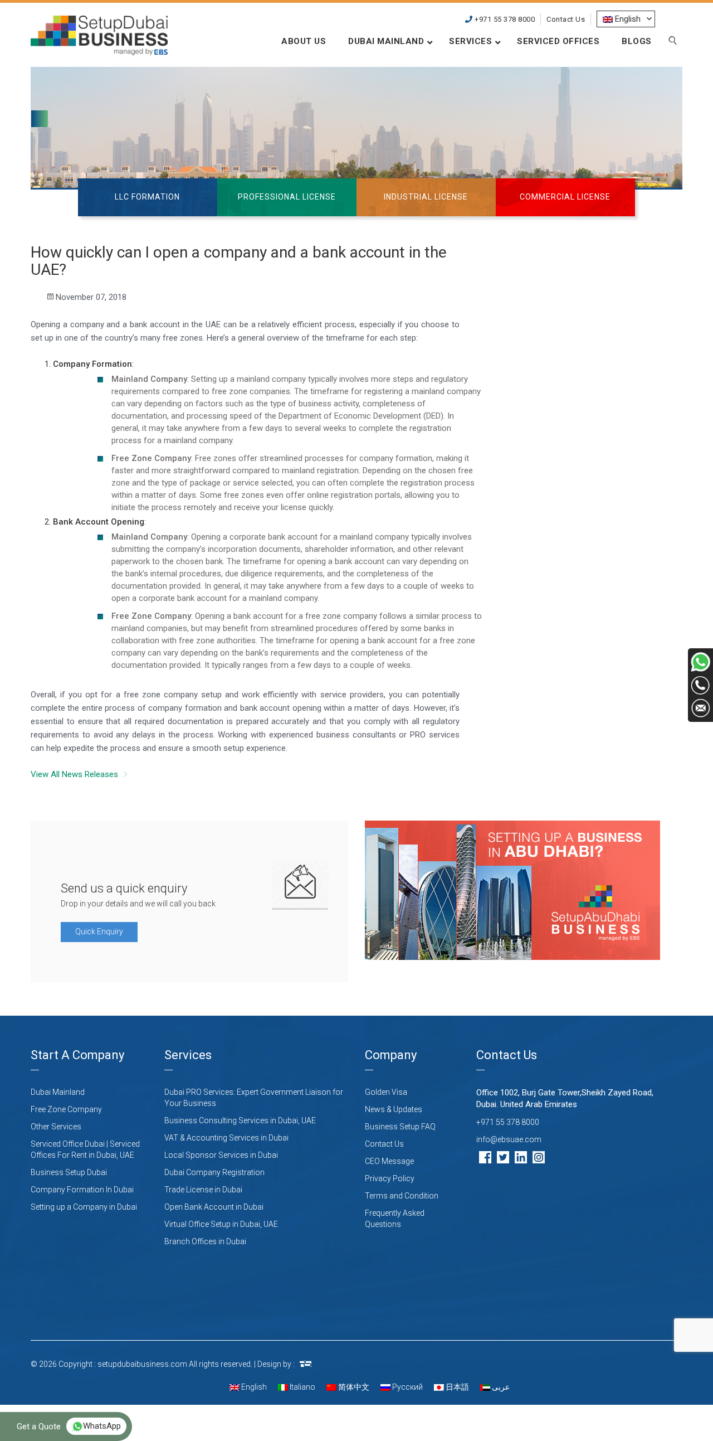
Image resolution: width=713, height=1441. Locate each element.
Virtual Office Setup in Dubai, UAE (221, 1224)
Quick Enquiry (99, 931)
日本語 (456, 1386)
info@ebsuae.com (508, 1139)
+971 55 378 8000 (504, 19)
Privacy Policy (389, 1178)
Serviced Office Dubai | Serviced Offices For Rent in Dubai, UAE (85, 1149)
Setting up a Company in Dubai (84, 1206)
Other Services (56, 1126)
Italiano (301, 1386)
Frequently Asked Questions (394, 1219)
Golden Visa (386, 1092)
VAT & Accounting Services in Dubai (226, 1137)
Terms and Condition (401, 1195)
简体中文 (352, 1386)
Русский (406, 1386)
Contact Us (565, 19)
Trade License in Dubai (203, 1189)
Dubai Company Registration (214, 1172)
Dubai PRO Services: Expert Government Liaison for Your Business (253, 1098)
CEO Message (389, 1161)
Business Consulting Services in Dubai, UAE (240, 1120)
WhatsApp (102, 1426)
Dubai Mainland (58, 1092)
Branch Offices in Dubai (205, 1241)
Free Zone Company (66, 1109)
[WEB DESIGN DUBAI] (305, 1364)
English (253, 1386)
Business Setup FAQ (400, 1126)
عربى (500, 1386)
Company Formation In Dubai (82, 1189)
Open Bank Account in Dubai (213, 1206)
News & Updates (393, 1109)
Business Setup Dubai (69, 1172)
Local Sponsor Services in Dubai (221, 1155)
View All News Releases (74, 774)
